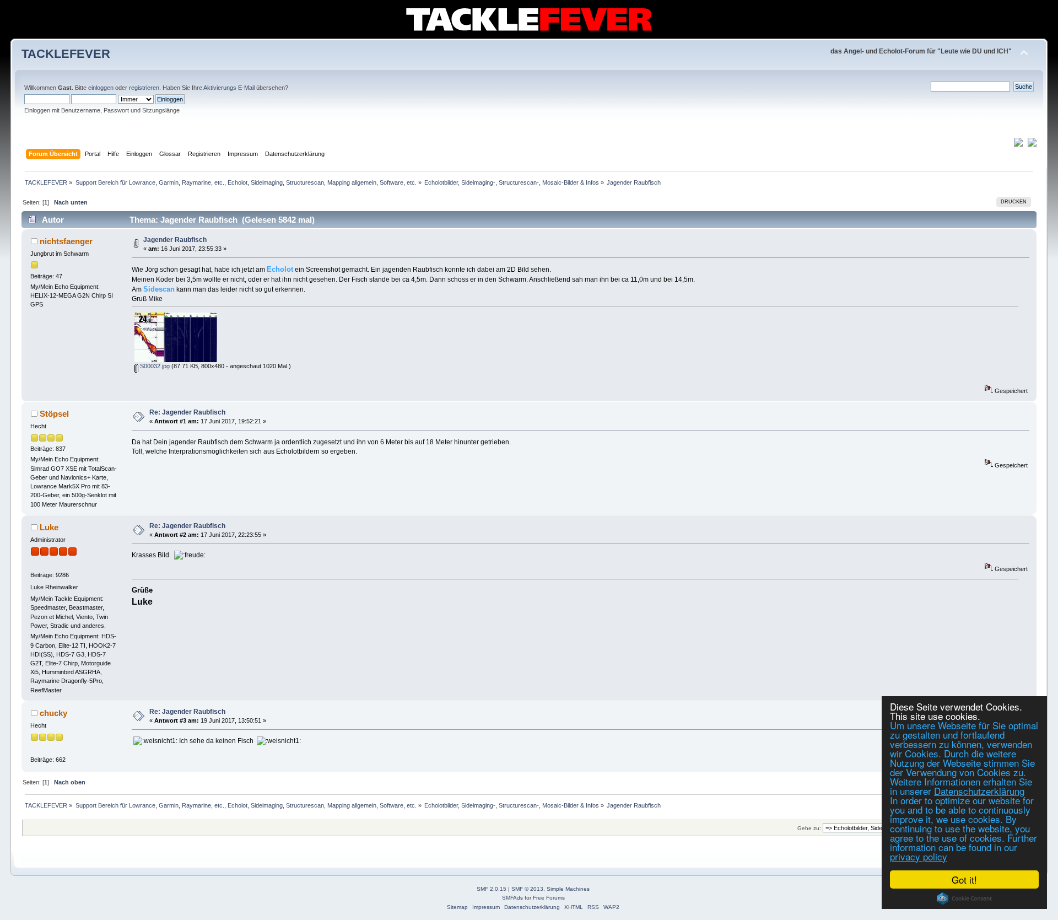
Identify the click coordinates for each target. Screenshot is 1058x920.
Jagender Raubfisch (175, 240)
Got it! (964, 879)
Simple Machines (568, 889)
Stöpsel (54, 413)
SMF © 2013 (527, 889)
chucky (53, 713)
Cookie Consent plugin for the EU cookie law (964, 898)
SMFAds (512, 898)
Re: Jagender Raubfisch (187, 412)
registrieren (144, 87)
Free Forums (549, 898)
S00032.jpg (154, 366)
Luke (49, 527)
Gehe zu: (809, 828)
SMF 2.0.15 (491, 889)
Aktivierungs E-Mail (229, 87)
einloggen (101, 87)
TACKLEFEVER (65, 54)
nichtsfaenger (66, 241)
